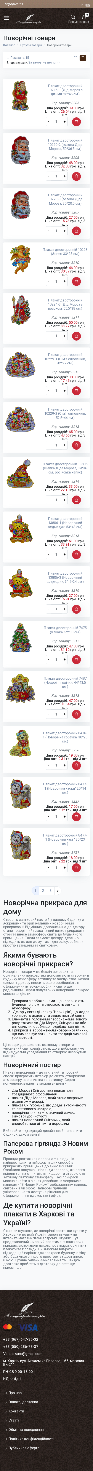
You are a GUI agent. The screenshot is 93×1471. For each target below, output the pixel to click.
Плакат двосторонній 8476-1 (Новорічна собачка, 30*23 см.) (65, 737)
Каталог (9, 45)
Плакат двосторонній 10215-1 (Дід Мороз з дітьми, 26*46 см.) (65, 90)
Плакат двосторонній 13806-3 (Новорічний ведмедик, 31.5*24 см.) (65, 577)
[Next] (57, 890)
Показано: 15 (19, 57)
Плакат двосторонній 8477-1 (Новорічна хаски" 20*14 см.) (65, 788)
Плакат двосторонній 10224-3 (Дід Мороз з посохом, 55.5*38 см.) (65, 304)
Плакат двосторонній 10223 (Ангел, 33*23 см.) (65, 252)
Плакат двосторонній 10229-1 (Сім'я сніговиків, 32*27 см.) (65, 359)
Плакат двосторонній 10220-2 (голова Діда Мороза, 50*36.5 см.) (65, 144)
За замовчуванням (43, 62)
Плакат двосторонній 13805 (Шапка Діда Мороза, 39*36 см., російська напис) (65, 468)
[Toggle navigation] (6, 18)
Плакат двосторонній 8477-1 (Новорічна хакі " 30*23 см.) (65, 839)
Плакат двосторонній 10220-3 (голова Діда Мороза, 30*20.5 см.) (65, 199)
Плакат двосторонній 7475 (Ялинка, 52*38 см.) (65, 630)
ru (83, 5)
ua (88, 5)
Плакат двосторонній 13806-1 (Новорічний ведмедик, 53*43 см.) (65, 523)
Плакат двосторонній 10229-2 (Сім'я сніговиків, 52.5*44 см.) (65, 413)
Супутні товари (31, 45)
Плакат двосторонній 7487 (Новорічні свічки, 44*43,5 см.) (65, 682)
